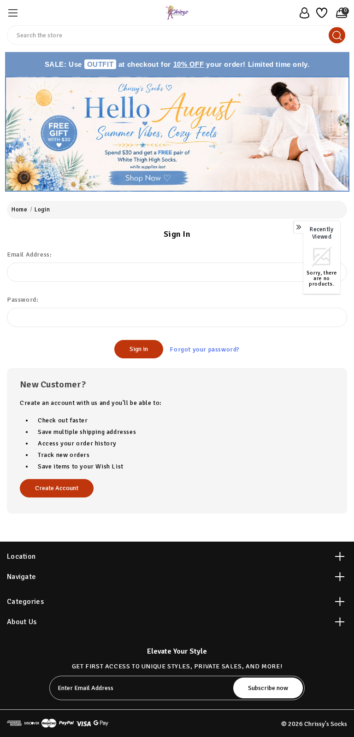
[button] (177, 134)
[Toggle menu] (12, 12)
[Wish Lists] (321, 12)
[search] (337, 35)
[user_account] (302, 12)
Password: (22, 300)
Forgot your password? (205, 349)
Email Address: (29, 254)
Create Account (56, 488)
